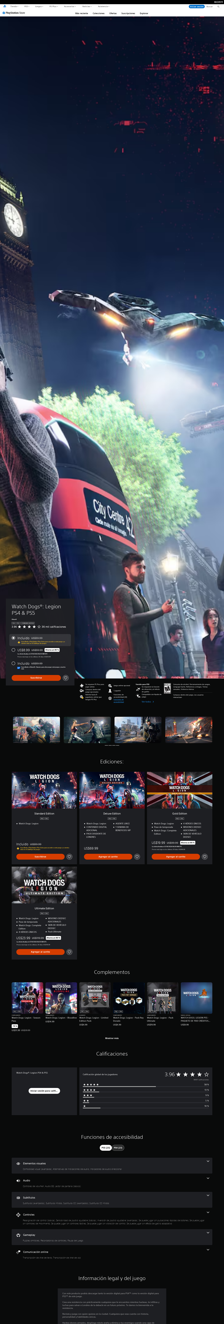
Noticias (86, 6)
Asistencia (103, 6)
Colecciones (99, 13)
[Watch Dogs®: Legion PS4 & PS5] (36, 730)
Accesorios (69, 6)
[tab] (106, 1148)
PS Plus (52, 6)
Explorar (144, 13)
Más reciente (81, 13)
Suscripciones (128, 13)
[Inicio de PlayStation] (5, 6)
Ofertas (113, 13)
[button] (123, 700)
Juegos (38, 6)
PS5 (26, 6)
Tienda (13, 6)
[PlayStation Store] (14, 13)
